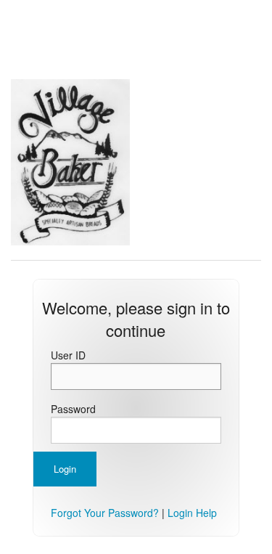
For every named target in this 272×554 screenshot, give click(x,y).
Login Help (192, 512)
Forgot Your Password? (105, 512)
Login (65, 469)
